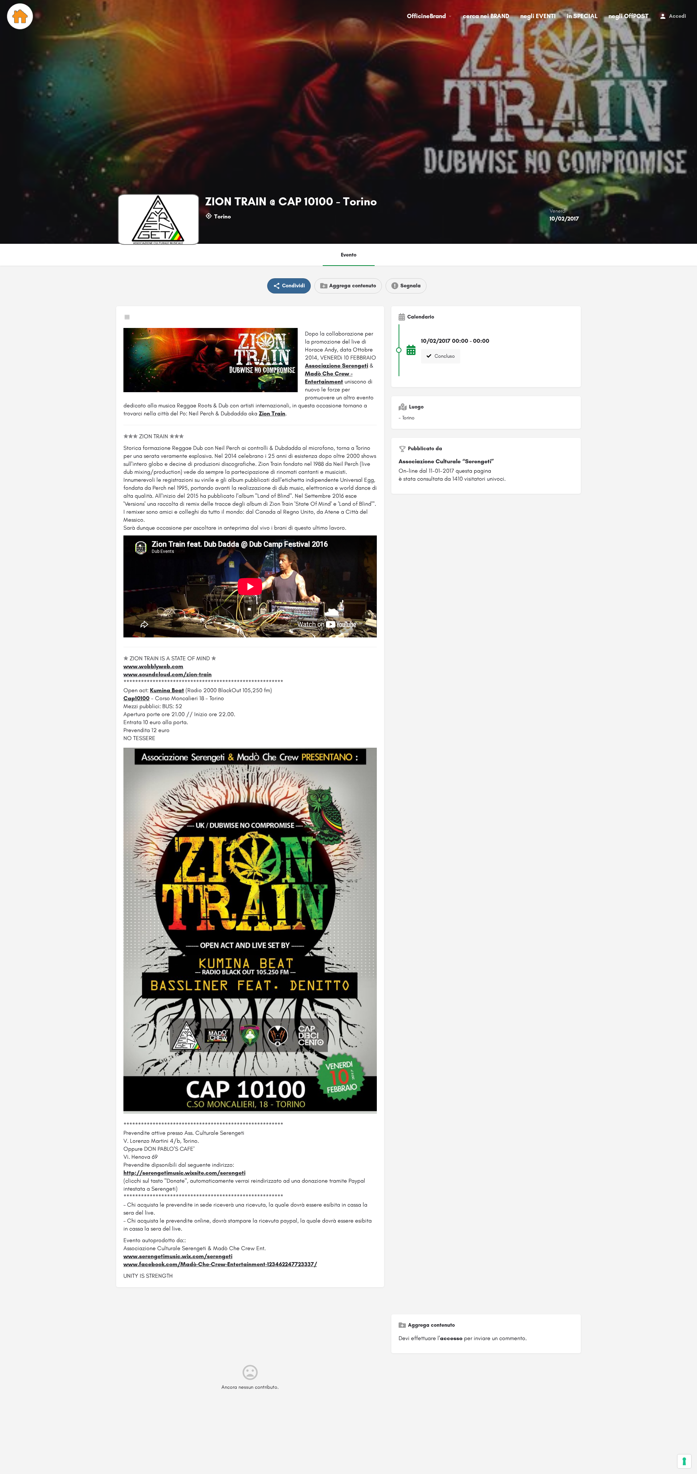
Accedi (677, 16)
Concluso (444, 356)
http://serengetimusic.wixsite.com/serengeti (184, 1172)
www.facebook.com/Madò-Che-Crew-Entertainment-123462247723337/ (220, 1264)
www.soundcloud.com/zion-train (167, 674)
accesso (451, 1338)
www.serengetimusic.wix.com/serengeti (177, 1256)
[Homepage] (20, 16)
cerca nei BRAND (486, 16)
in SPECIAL (582, 16)
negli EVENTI (538, 16)
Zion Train (272, 413)
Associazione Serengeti (336, 365)
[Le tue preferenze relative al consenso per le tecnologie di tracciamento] (684, 1461)
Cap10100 (136, 698)
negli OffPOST (628, 16)
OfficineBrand (426, 16)
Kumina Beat (167, 690)
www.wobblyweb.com (153, 666)
